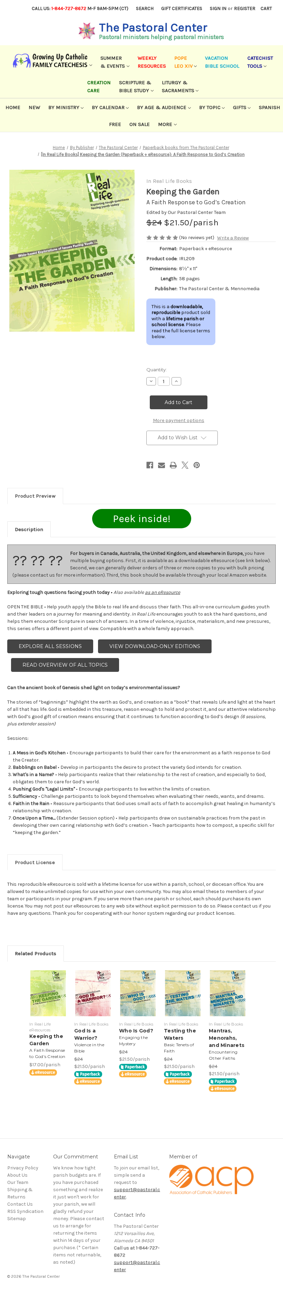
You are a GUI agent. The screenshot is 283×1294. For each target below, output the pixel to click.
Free (115, 124)
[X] (185, 465)
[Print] (173, 465)
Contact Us (20, 1204)
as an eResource (162, 592)
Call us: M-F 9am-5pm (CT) (80, 8)
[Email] (161, 465)
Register (244, 8)
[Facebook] (149, 465)
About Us (17, 1175)
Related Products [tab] (35, 953)
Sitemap (16, 1219)
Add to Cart (48, 1002)
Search (145, 8)
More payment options (178, 420)
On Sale (139, 124)
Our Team (17, 1182)
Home (13, 107)
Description (29, 529)
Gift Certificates (181, 8)
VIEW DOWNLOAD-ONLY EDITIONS (154, 646)
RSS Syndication (25, 1211)
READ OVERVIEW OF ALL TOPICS (65, 665)
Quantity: (156, 369)
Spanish (269, 107)
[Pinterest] (196, 465)
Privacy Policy (22, 1168)
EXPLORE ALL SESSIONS (50, 646)
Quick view (48, 985)
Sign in (218, 8)
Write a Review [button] (233, 238)
